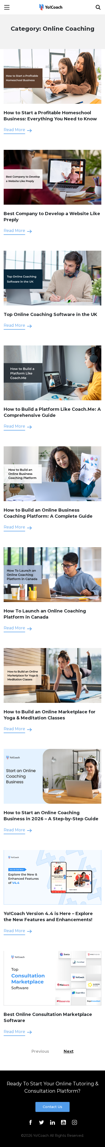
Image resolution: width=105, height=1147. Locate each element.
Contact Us (52, 1107)
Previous (40, 1051)
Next (69, 1051)
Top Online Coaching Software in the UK (50, 314)
